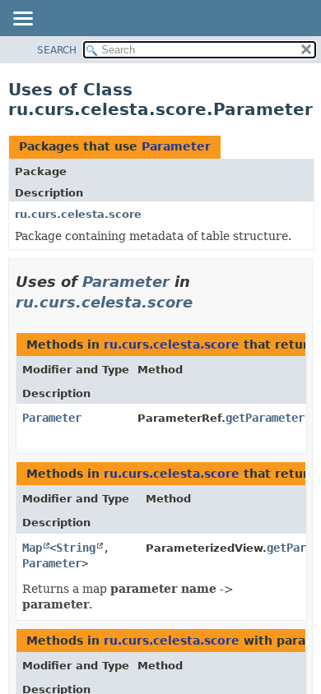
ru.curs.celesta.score (78, 214)
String (75, 547)
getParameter (265, 417)
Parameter (176, 146)
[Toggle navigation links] (22, 19)
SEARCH (57, 50)
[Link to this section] (204, 302)
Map (32, 547)
